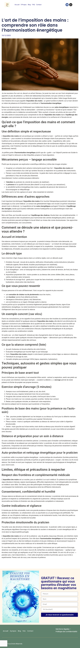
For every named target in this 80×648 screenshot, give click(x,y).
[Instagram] (70, 4)
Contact (38, 5)
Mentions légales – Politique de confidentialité (66, 630)
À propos (24, 5)
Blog (29, 5)
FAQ (33, 5)
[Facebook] (67, 4)
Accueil (17, 5)
